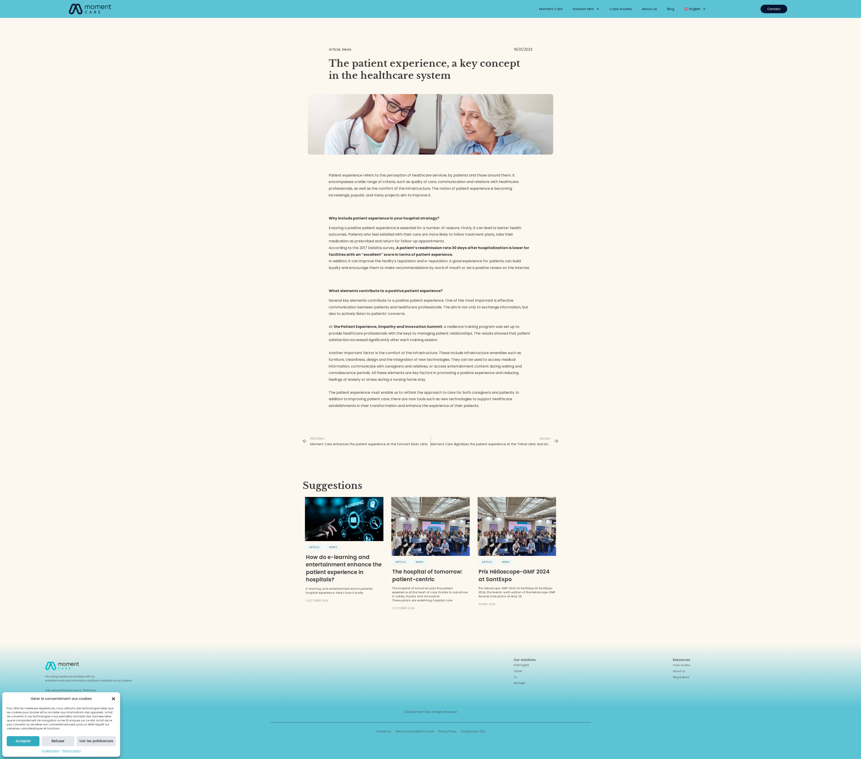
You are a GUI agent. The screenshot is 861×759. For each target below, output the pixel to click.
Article (314, 547)
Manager (520, 683)
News (333, 547)
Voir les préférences (96, 741)
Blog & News (681, 677)
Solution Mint (583, 8)
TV (515, 677)
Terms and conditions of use (414, 731)
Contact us (383, 731)
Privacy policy (71, 751)
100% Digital (521, 665)
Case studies (621, 8)
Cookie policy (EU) (473, 731)
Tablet (518, 671)
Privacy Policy (447, 731)
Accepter (23, 741)
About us (649, 8)
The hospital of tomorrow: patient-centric (427, 575)
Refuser (58, 741)
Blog (670, 8)
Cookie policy (50, 751)
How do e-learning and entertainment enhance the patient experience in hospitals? (344, 568)
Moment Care (551, 8)
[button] (113, 699)
